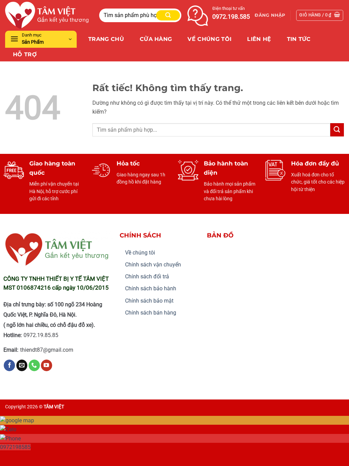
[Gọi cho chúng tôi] (34, 365)
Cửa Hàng (156, 39)
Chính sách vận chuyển (153, 264)
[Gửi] (168, 15)
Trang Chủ (106, 39)
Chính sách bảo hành (150, 288)
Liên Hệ (259, 39)
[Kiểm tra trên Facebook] (9, 365)
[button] (270, 15)
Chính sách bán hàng (150, 312)
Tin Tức (299, 39)
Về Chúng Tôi (209, 39)
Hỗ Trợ (25, 54)
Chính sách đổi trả (147, 276)
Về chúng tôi (140, 252)
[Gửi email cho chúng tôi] (22, 365)
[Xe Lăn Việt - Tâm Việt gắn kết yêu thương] (47, 15)
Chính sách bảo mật (149, 300)
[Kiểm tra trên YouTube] (46, 365)
